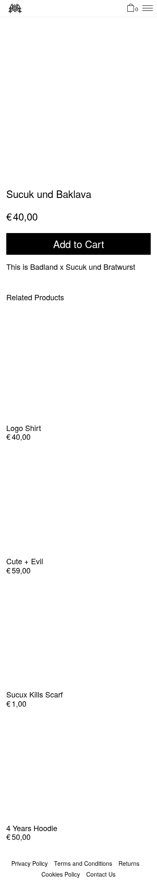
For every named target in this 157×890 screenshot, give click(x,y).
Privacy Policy (29, 863)
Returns (128, 863)
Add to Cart (78, 243)
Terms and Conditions (83, 863)
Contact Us (101, 874)
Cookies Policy (60, 874)
